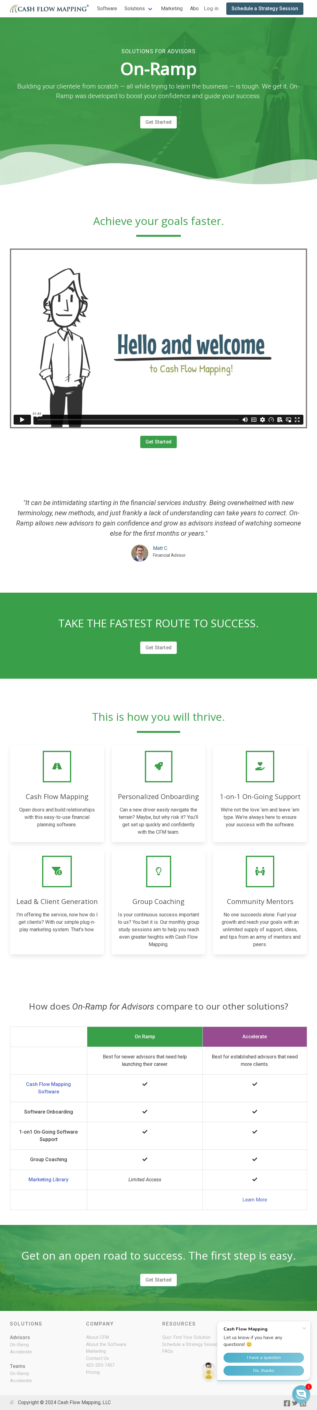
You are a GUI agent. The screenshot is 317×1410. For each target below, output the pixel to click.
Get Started (158, 122)
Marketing (172, 8)
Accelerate (21, 1352)
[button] (301, 1394)
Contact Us (97, 1358)
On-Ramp (19, 1344)
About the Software (106, 1344)
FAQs (167, 1351)
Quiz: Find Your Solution (186, 1337)
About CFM (97, 1337)
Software (107, 8)
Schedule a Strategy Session (265, 8)
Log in (211, 8)
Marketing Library (48, 1180)
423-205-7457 (100, 1365)
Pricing (93, 1372)
